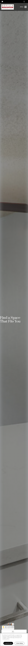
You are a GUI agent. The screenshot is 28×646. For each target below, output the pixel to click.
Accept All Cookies (8, 643)
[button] (24, 1)
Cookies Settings (19, 643)
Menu (21, 7)
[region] (14, 639)
